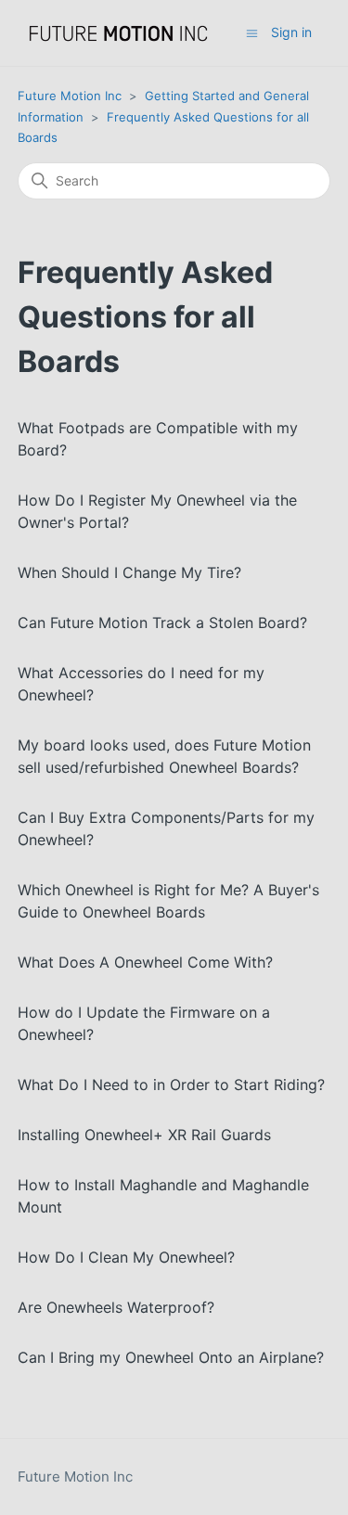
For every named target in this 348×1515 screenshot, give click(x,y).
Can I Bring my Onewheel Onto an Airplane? (171, 1357)
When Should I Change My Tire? (129, 572)
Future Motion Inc (70, 95)
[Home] (119, 33)
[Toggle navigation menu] (252, 32)
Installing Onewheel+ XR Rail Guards (144, 1134)
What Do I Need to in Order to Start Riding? (171, 1084)
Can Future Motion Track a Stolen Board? (162, 622)
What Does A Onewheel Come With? (145, 962)
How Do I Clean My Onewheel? (126, 1257)
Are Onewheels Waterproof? (116, 1307)
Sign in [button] (291, 32)
